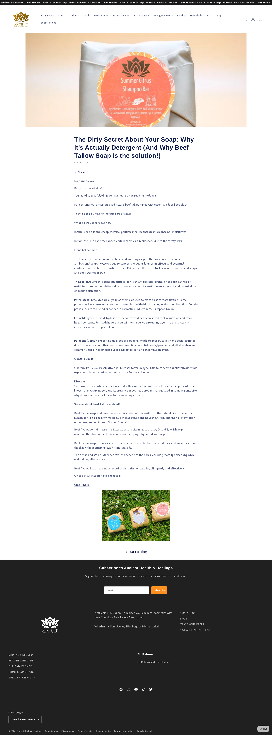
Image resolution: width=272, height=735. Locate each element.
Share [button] (81, 172)
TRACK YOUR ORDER (192, 624)
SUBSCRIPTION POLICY (21, 677)
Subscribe (159, 590)
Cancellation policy (145, 731)
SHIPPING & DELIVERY (21, 655)
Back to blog (138, 551)
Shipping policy (103, 731)
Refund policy (51, 731)
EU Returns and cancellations (154, 662)
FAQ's (183, 618)
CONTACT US (188, 613)
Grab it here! (81, 484)
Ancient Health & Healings (29, 731)
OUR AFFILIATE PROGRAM (195, 630)
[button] (75, 15)
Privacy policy (67, 731)
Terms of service (85, 731)
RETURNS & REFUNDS (20, 660)
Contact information (123, 731)
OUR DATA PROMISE (20, 666)
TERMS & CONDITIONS (21, 672)
